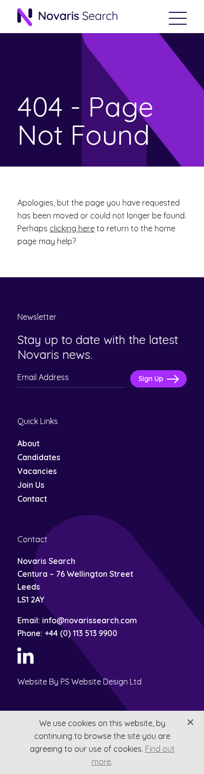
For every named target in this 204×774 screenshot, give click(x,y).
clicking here (72, 228)
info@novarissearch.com (89, 620)
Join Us (31, 485)
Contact (32, 499)
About (28, 443)
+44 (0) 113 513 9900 (81, 633)
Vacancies (37, 471)
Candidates (38, 457)
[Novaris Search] (67, 18)
